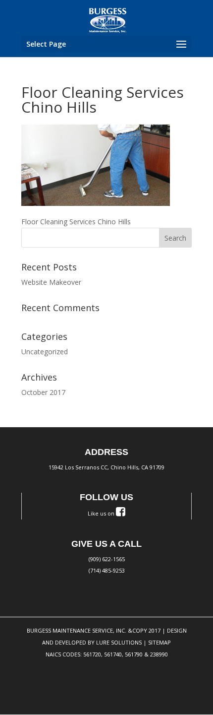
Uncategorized (44, 351)
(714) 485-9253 (107, 570)
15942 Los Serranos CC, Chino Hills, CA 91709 (106, 467)
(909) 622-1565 (107, 559)
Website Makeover (51, 282)
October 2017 (43, 392)
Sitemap (159, 642)
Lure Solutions (119, 642)
